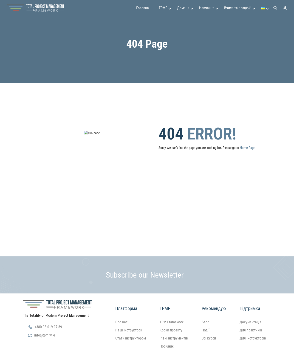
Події (205, 330)
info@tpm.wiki (44, 335)
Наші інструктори (128, 330)
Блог (205, 322)
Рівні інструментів (174, 338)
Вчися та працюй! (237, 8)
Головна (142, 8)
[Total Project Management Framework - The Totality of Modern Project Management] (35, 8)
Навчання (206, 8)
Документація (250, 322)
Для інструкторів (253, 338)
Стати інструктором (130, 338)
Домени (183, 8)
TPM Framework (172, 322)
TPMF (163, 8)
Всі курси (209, 338)
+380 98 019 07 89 (48, 327)
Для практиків (251, 330)
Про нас (121, 322)
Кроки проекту (171, 330)
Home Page (247, 148)
